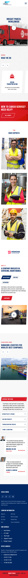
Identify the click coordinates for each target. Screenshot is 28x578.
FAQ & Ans (13, 514)
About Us (3, 514)
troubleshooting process (9, 424)
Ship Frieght (6, 536)
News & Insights (14, 517)
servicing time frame (7, 399)
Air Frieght (6, 533)
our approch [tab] (6, 277)
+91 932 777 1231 (7, 560)
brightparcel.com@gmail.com (10, 554)
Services (3, 517)
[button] (3, 65)
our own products (7, 419)
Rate (2, 522)
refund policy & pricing (8, 414)
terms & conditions (7, 429)
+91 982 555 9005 (8, 562)
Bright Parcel (12, 573)
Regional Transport (8, 538)
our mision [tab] (5, 282)
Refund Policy (14, 519)
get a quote (8, 115)
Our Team (3, 519)
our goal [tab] (15, 277)
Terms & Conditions (15, 522)
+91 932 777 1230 (7, 557)
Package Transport (8, 541)
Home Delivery (7, 530)
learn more (7, 298)
